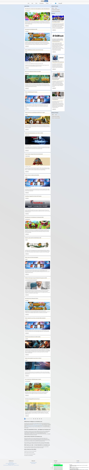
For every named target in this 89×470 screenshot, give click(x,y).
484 (41, 418)
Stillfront (53, 114)
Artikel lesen (27, 25)
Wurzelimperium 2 (27, 219)
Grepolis (26, 114)
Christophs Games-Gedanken (56, 9)
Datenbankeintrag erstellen (33, 462)
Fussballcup (26, 198)
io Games (47, 3)
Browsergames (42, 3)
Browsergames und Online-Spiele (37, 424)
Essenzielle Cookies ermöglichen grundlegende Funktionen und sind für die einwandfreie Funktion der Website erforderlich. (78, 465)
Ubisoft (56, 114)
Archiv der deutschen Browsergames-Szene (11, 463)
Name (55, 462)
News (32, 3)
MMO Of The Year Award (11, 464)
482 (37, 418)
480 (33, 418)
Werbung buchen (11, 462)
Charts (36, 3)
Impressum (78, 462)
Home (28, 3)
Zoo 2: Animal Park (27, 381)
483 (39, 418)
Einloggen (60, 3)
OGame (26, 177)
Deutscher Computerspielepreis (56, 11)
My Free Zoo (27, 73)
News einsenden (33, 463)
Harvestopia (26, 31)
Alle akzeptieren (58, 465)
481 (35, 418)
